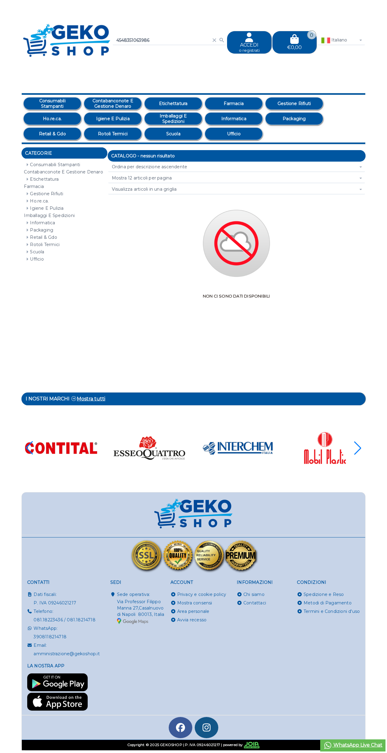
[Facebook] (180, 727)
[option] (52, 103)
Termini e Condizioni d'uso (332, 611)
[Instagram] (206, 727)
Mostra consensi (194, 603)
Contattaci (254, 603)
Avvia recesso (192, 620)
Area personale (193, 611)
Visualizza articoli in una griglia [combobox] (144, 189)
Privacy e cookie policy (201, 594)
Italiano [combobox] (338, 40)
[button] (357, 448)
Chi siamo (254, 594)
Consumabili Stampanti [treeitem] (55, 164)
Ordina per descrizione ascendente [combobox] (149, 166)
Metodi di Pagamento (328, 603)
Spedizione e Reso (324, 594)
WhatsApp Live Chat (357, 745)
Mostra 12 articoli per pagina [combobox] (142, 178)
